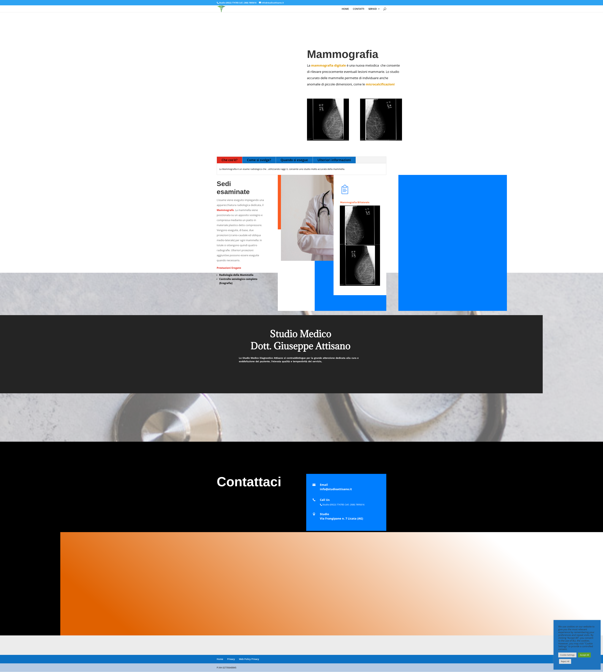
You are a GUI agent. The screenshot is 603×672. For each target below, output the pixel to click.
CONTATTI (358, 9)
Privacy (231, 659)
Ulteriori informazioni (334, 160)
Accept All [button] (584, 654)
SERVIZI (372, 9)
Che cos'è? (229, 160)
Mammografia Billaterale (354, 202)
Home (220, 659)
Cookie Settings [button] (567, 654)
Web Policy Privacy (249, 659)
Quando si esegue (294, 160)
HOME (345, 9)
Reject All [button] (565, 661)
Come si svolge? (259, 160)
